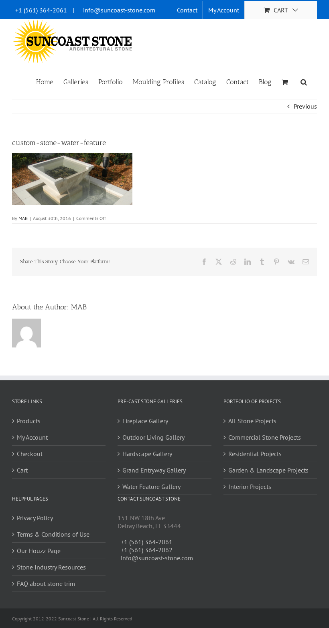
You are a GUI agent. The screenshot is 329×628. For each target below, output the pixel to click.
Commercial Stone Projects (264, 437)
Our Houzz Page (39, 551)
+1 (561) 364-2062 (147, 550)
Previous (305, 106)
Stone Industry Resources (51, 567)
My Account (32, 437)
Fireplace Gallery (145, 421)
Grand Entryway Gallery (154, 470)
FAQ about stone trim (46, 584)
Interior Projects (249, 487)
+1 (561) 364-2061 (41, 10)
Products (29, 421)
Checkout (30, 454)
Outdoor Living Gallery (153, 437)
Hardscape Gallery (147, 454)
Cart (22, 470)
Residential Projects (255, 454)
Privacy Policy (35, 518)
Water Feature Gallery (151, 487)
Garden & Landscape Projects (268, 470)
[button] (304, 81)
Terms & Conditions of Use (53, 534)
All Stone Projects (252, 421)
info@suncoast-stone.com (119, 10)
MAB (23, 218)
